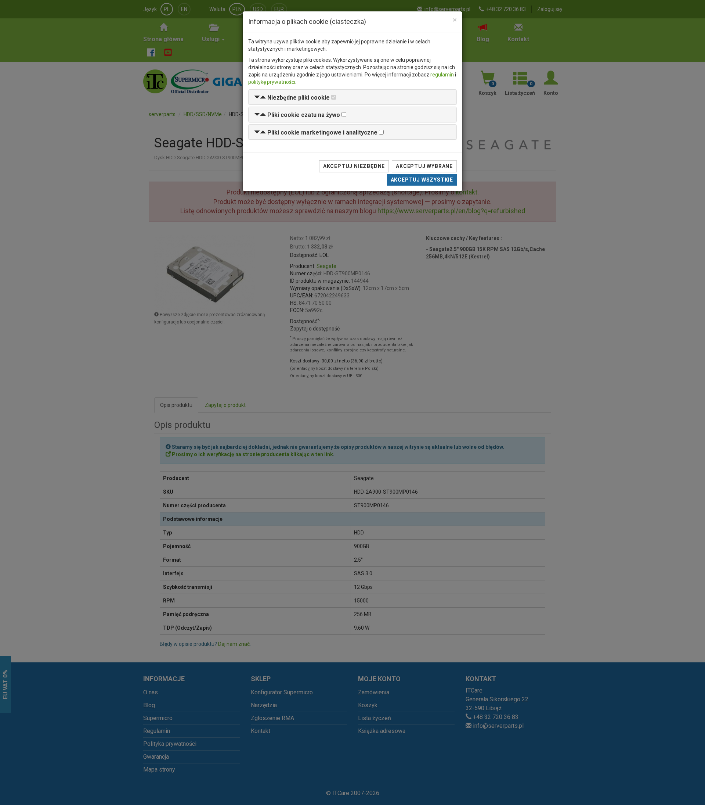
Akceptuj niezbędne (354, 166)
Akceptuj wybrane (424, 166)
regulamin (442, 75)
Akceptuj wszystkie (422, 180)
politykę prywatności (271, 82)
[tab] (352, 97)
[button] (292, 97)
